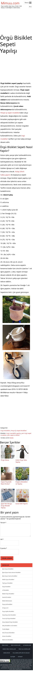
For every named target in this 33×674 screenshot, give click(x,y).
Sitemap (20, 656)
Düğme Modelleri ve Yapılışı (22, 483)
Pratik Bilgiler (5, 629)
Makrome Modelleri (7, 640)
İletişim (12, 656)
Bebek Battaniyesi (7, 601)
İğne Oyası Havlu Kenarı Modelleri (11, 572)
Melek (11, 438)
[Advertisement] (16, 21)
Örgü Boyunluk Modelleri (9, 615)
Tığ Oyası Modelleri (7, 583)
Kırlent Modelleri (6, 636)
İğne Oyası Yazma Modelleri (9, 576)
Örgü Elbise (5, 460)
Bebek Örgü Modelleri (8, 594)
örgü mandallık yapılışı (13, 433)
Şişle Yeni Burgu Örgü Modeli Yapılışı (6, 506)
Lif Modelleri (5, 590)
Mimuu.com (10, 3)
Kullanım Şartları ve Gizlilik (21, 653)
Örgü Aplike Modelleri (8, 611)
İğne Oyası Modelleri (7, 569)
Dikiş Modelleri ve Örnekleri (9, 625)
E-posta (3, 548)
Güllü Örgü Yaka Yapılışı (21, 461)
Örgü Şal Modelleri (7, 604)
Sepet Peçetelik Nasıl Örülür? (6, 483)
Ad (1, 539)
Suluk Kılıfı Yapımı (22, 504)
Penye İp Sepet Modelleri (19, 430)
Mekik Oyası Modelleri (8, 579)
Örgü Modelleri (5, 430)
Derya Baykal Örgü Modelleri (10, 622)
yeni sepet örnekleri (13, 435)
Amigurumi (5, 608)
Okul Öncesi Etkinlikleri (8, 632)
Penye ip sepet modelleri (10, 113)
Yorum (3, 523)
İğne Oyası (5, 645)
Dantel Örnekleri (6, 597)
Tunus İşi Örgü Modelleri (8, 618)
